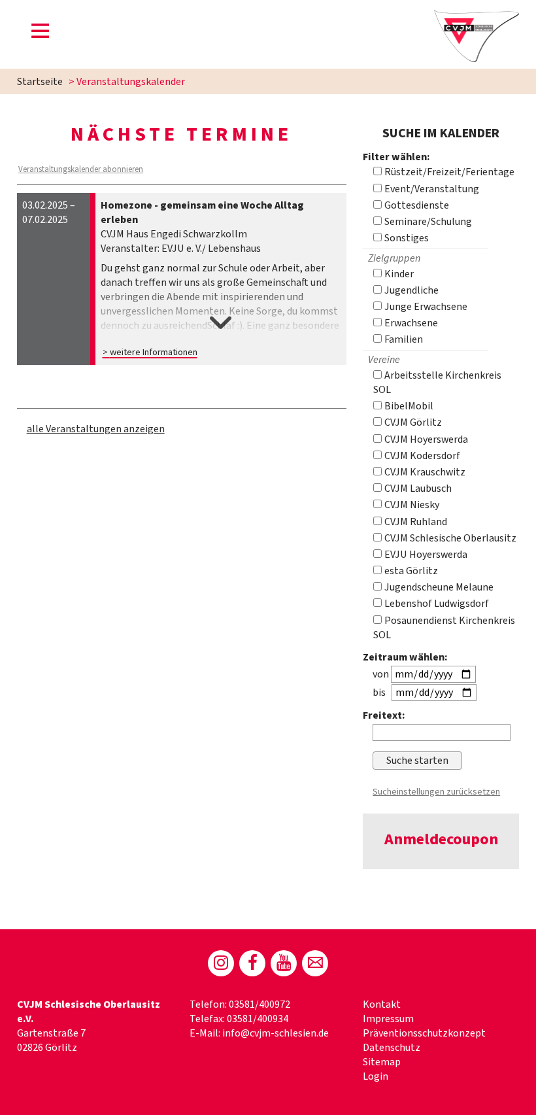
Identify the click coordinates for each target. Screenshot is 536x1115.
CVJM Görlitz (412, 422)
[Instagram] (221, 963)
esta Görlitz (410, 571)
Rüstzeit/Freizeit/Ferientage (448, 172)
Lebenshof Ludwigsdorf (435, 603)
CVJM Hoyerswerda (425, 439)
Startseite (40, 82)
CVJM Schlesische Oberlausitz (449, 538)
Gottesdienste (415, 205)
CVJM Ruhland (414, 522)
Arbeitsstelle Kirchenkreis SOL (437, 382)
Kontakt (382, 1004)
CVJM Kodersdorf (421, 456)
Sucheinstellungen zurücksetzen (436, 791)
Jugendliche (410, 290)
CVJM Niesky (410, 505)
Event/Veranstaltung (430, 189)
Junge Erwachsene (424, 307)
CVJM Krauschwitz (423, 472)
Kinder (398, 274)
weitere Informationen (153, 352)
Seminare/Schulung (427, 221)
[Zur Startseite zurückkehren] (477, 17)
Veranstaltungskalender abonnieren (80, 169)
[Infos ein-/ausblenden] (221, 310)
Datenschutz (391, 1047)
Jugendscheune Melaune (438, 587)
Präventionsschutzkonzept (424, 1033)
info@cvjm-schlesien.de (275, 1033)
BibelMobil (407, 406)
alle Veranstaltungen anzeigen (96, 429)
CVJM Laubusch (417, 488)
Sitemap (382, 1062)
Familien (402, 339)
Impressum (388, 1019)
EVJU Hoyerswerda (424, 554)
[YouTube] (284, 963)
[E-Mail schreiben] (315, 963)
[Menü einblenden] (40, 33)
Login (375, 1076)
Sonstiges (405, 238)
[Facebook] (252, 963)
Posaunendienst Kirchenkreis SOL (444, 627)
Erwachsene (410, 323)
